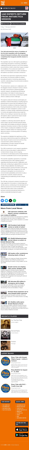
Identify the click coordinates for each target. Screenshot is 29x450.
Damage (13, 343)
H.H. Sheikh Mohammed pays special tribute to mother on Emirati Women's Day (13, 240)
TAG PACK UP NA (6, 408)
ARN (18, 416)
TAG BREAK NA (5, 406)
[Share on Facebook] (2, 200)
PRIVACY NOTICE (21, 406)
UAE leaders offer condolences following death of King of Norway (14, 255)
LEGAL (18, 414)
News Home (6, 23)
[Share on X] (10, 200)
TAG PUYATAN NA (6, 409)
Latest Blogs (7, 353)
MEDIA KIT (19, 411)
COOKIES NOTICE (21, 405)
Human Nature (14, 332)
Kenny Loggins (14, 322)
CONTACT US (20, 408)
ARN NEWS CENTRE (21, 417)
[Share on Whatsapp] (14, 200)
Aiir (9, 444)
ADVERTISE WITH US (22, 409)
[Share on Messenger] (6, 200)
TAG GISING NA (6, 405)
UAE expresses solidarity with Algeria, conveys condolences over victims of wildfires (14, 213)
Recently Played (9, 316)
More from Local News (19, 23)
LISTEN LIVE (20, 413)
